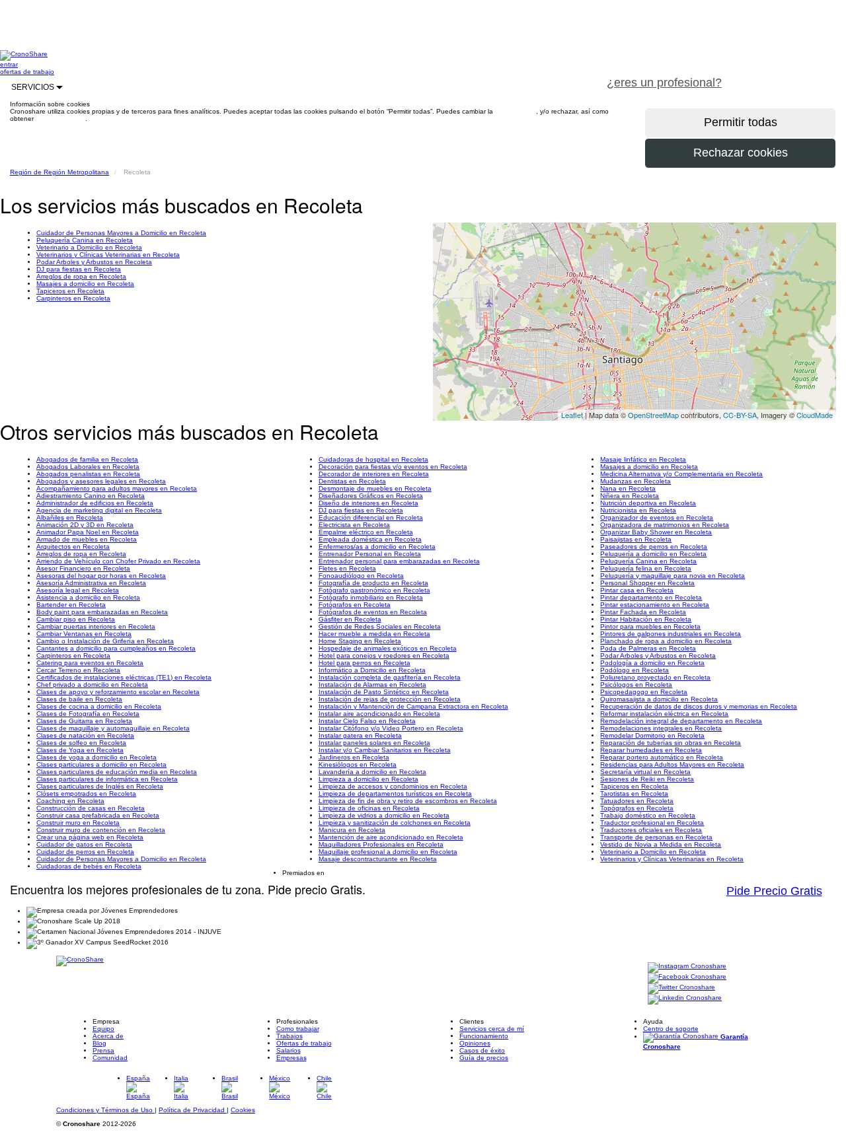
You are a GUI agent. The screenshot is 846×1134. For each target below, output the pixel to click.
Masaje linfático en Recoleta (643, 459)
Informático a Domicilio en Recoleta (372, 670)
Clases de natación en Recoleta (85, 735)
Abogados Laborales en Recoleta (87, 466)
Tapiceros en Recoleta (70, 291)
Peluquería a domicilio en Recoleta (653, 553)
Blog (99, 1043)
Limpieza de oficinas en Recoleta (369, 808)
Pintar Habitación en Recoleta (645, 619)
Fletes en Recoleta (347, 568)
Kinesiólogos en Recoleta (358, 764)
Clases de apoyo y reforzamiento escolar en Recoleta (118, 691)
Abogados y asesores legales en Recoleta (101, 481)
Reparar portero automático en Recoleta (661, 757)
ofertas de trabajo (27, 71)
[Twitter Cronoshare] (681, 987)
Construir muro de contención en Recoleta (100, 829)
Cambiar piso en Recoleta (75, 619)
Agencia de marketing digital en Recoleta (99, 510)
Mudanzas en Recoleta (635, 481)
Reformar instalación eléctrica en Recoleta (664, 713)
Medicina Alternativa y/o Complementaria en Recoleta (681, 474)
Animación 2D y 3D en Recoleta (85, 524)
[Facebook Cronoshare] (687, 977)
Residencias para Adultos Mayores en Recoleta (672, 764)
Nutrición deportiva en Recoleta (648, 503)
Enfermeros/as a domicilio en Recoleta (377, 546)
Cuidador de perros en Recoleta (85, 851)
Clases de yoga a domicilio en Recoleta (96, 757)
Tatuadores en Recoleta (636, 800)
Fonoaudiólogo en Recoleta (361, 575)
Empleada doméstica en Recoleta (370, 539)
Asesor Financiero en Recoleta (83, 568)
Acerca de (108, 1036)
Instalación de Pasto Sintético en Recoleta (384, 691)
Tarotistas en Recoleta (634, 793)
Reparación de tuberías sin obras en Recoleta (670, 742)
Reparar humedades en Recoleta (651, 750)
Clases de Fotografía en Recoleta (87, 713)
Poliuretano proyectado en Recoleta (655, 677)
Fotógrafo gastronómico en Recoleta (374, 590)
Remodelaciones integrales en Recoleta (661, 728)
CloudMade (814, 414)
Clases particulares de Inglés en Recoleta (99, 786)
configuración (515, 111)
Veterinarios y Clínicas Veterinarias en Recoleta (108, 254)
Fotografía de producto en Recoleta (373, 582)
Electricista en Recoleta (354, 524)
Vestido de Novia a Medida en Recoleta (660, 844)
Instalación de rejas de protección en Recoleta (390, 699)
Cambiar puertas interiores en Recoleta (95, 626)
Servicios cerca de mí (491, 1028)
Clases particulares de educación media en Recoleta (116, 771)
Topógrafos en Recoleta (636, 808)
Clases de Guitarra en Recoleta (84, 721)
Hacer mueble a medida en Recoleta (374, 633)
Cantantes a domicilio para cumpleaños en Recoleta (116, 648)
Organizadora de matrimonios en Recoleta (664, 524)
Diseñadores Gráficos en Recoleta (371, 495)
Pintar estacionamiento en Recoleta (654, 604)
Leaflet (572, 414)
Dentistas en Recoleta (352, 481)
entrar (9, 64)
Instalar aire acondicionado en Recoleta (379, 713)
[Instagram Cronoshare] (687, 966)
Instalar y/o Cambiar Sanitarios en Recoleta (385, 750)
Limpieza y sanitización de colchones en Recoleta (395, 822)
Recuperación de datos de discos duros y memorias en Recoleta (698, 706)
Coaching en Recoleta (70, 800)
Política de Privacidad (193, 1110)
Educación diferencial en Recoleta (371, 517)
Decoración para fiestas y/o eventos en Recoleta (393, 466)
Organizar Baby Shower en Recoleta (656, 532)
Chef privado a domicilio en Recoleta (92, 684)
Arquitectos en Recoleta (73, 546)
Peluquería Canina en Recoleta (84, 240)
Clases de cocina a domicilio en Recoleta (98, 706)
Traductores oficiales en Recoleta (651, 829)
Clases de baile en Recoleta (79, 699)
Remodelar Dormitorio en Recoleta (652, 735)
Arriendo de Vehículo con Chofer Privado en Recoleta (118, 561)
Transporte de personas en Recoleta (656, 837)
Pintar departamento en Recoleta (651, 597)
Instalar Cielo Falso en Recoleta (367, 721)
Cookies (243, 1110)
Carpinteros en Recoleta (73, 298)
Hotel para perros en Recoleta (364, 662)
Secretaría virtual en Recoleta (645, 771)
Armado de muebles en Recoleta (86, 539)
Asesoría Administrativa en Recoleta (91, 582)
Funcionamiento (483, 1036)
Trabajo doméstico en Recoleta (647, 815)
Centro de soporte (671, 1028)
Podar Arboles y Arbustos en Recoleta (94, 262)
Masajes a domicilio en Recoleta (85, 283)
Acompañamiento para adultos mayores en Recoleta (116, 488)
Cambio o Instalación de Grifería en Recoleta (105, 641)
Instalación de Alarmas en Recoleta (372, 684)
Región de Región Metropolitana (59, 172)
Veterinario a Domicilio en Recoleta (89, 247)
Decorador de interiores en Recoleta (374, 474)
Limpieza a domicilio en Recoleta (368, 779)
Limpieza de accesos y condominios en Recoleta (393, 786)
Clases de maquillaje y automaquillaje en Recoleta (113, 728)
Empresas (291, 1057)
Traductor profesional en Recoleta (652, 822)
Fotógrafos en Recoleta (355, 604)
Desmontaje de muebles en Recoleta (375, 488)
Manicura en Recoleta (352, 829)
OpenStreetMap (653, 414)
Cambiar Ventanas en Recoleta (84, 633)
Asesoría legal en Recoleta (77, 590)
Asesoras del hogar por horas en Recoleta (101, 575)
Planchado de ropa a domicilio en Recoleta (666, 641)
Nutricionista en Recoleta (638, 510)
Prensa (103, 1050)
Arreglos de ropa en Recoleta (81, 276)
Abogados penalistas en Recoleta (88, 474)
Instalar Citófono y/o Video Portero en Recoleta (391, 728)
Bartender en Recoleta (71, 604)
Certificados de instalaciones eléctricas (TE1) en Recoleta (124, 677)
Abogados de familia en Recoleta (87, 459)
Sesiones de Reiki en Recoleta (647, 779)
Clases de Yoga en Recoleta (80, 750)
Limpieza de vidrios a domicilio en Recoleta (384, 815)
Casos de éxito (482, 1050)
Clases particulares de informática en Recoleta (107, 779)
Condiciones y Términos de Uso (105, 1110)
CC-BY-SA (740, 414)
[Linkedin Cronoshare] (685, 998)
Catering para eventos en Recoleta (89, 662)
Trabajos (289, 1036)
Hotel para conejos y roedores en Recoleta (384, 655)
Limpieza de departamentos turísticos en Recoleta (395, 793)
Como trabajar (297, 1028)
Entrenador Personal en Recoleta (370, 553)
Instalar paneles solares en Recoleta (374, 742)
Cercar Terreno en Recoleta (78, 670)
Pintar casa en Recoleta (636, 590)
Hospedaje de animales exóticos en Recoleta (388, 648)
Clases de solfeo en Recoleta (81, 742)
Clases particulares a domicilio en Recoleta (101, 764)
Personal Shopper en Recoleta (647, 582)
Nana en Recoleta (628, 488)
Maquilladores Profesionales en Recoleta (381, 844)
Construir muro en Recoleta (78, 822)
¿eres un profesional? (664, 82)
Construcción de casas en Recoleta (90, 808)
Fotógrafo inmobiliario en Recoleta (371, 597)
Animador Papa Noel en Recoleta (87, 532)
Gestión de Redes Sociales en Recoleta (380, 626)
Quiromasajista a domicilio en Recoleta (659, 699)
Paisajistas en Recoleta (636, 539)
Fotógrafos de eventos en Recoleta (373, 612)
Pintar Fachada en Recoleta (643, 612)
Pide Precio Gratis (774, 891)
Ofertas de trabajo (304, 1043)
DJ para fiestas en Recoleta (78, 269)
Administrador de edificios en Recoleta (94, 503)
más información (60, 118)
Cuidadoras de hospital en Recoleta (373, 459)
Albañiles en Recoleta (69, 517)
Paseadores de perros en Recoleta (653, 546)
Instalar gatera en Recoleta (360, 735)
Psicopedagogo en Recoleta (643, 691)
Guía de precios (483, 1057)
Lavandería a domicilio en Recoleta (372, 771)
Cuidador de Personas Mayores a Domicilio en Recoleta (121, 232)
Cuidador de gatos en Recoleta (84, 844)
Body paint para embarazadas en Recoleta (102, 612)
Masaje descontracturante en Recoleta (378, 859)
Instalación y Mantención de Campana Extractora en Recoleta (413, 706)
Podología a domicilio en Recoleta (652, 662)
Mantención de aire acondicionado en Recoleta (391, 837)
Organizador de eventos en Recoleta (656, 517)
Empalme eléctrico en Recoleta (366, 532)
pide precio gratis (789, 75)
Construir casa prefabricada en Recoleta (97, 815)
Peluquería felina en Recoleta (645, 568)
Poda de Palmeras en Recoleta (648, 648)
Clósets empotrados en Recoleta (86, 793)
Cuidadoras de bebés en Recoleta (88, 866)
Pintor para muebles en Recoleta (650, 626)
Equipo (103, 1028)
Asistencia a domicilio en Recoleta (88, 597)
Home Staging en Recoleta (360, 641)
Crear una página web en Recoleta (89, 837)
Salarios (288, 1050)
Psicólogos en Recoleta (636, 684)
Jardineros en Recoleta (354, 757)
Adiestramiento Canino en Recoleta (90, 495)
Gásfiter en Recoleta (350, 619)
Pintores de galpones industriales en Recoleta (670, 633)
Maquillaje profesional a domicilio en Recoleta (388, 851)
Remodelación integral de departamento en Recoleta (681, 721)
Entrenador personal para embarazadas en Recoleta (399, 561)
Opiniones (474, 1043)
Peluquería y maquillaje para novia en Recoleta (672, 575)
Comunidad (110, 1057)
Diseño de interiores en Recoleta (368, 503)
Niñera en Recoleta (629, 495)
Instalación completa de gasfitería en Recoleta (390, 677)
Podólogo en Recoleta (634, 670)
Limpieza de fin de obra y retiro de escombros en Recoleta (408, 800)
